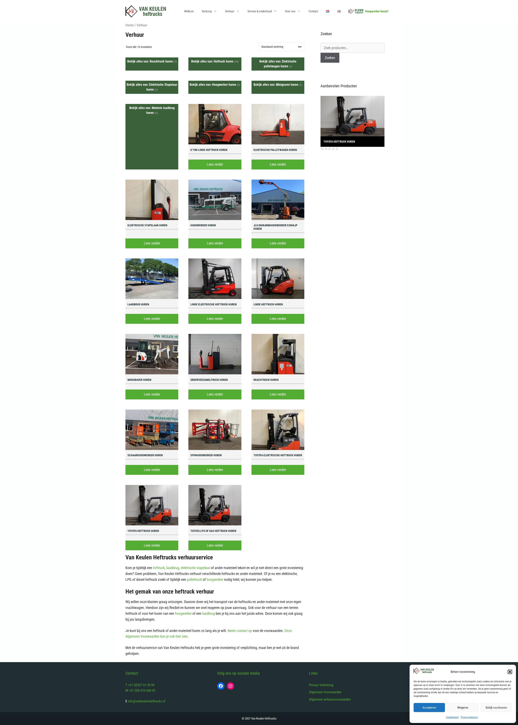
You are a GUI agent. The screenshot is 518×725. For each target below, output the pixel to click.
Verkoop (207, 11)
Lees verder (215, 164)
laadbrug (172, 568)
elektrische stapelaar (195, 568)
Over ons (290, 11)
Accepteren (429, 707)
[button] (510, 672)
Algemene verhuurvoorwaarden (330, 699)
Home (129, 25)
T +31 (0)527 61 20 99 (139, 685)
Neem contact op (240, 631)
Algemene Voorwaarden (325, 692)
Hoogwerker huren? (376, 11)
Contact (313, 11)
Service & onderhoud (259, 11)
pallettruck (194, 579)
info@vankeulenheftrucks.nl (146, 701)
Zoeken (330, 58)
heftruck (159, 568)
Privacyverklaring (469, 717)
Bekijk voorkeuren (496, 707)
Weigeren (462, 707)
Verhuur (229, 11)
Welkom (189, 11)
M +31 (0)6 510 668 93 (140, 690)
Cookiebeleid (452, 717)
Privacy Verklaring (321, 685)
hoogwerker (215, 579)
